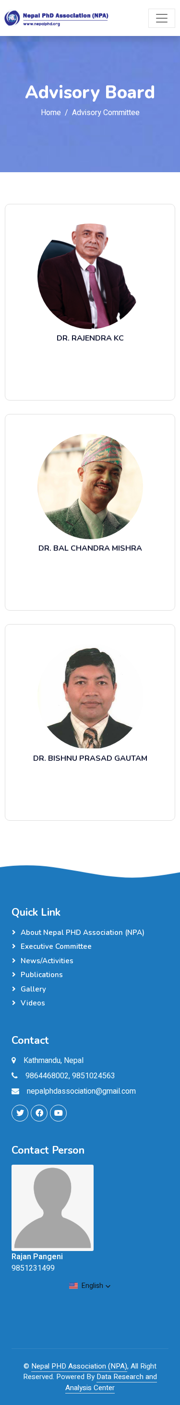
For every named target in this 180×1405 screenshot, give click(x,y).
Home (51, 112)
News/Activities (47, 961)
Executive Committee (56, 946)
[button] (90, 1286)
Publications (42, 975)
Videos (33, 1003)
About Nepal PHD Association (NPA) (82, 932)
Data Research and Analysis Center (111, 1382)
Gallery (33, 989)
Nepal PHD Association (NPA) (79, 1366)
